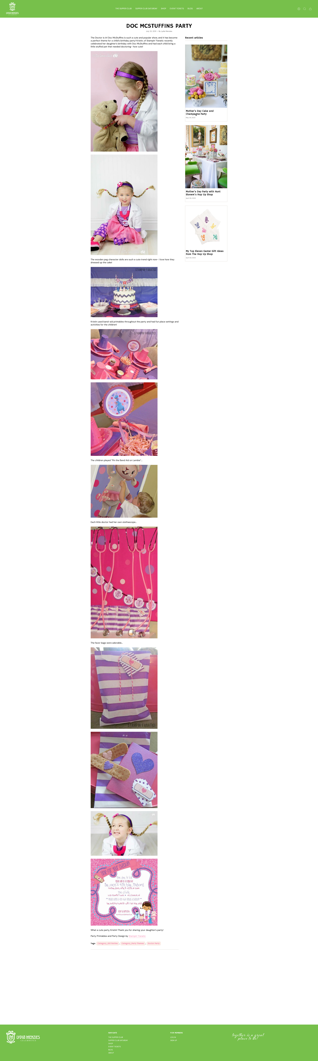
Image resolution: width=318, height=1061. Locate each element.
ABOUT (111, 1053)
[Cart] (310, 9)
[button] (163, 8)
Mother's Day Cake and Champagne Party (200, 113)
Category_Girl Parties (108, 943)
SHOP (110, 1043)
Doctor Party (153, 943)
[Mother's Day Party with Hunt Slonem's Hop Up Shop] (206, 156)
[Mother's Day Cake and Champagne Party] (206, 76)
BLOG (110, 1050)
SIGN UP (173, 1040)
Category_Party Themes (133, 943)
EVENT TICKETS (114, 1046)
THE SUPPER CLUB (115, 1037)
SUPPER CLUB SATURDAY (118, 1040)
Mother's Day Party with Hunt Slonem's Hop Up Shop (203, 193)
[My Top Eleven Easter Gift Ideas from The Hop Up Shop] (206, 227)
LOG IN (173, 1037)
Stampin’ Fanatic (137, 936)
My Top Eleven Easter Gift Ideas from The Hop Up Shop (204, 253)
